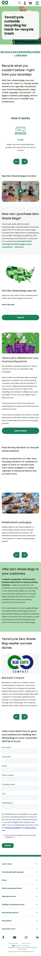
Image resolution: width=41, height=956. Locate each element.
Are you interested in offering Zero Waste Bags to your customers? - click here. (17, 244)
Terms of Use (26, 943)
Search (20, 317)
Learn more (20, 430)
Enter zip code (8, 304)
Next (25, 161)
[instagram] (26, 937)
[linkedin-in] (37, 937)
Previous (16, 161)
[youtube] (14, 937)
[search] (20, 3)
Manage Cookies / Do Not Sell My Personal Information (22, 948)
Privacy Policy (13, 943)
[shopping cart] (30, 3)
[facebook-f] (3, 937)
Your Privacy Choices (22, 946)
